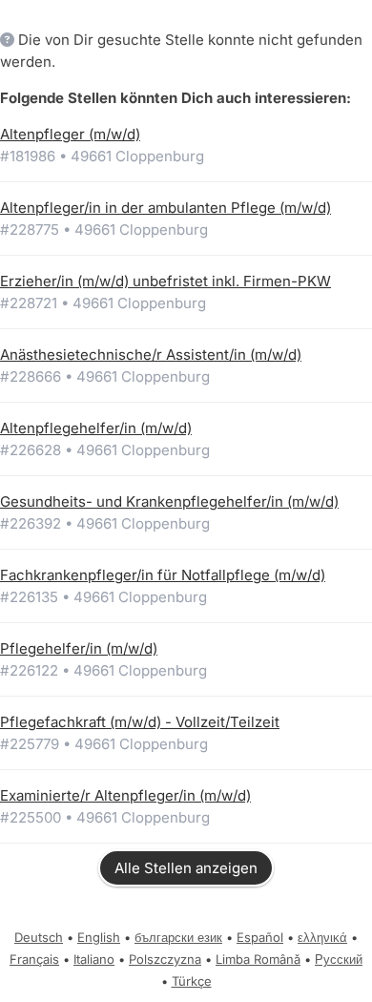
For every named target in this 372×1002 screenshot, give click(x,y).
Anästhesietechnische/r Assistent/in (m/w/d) (150, 354)
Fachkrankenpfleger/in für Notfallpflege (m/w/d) (162, 575)
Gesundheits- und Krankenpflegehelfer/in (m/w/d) (169, 501)
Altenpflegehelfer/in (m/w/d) (96, 428)
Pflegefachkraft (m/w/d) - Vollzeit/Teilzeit (139, 722)
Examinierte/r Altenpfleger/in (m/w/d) (125, 795)
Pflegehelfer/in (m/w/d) (78, 648)
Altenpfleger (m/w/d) (70, 134)
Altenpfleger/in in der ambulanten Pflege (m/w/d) (165, 207)
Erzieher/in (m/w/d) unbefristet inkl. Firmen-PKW (165, 281)
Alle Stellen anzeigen (186, 868)
